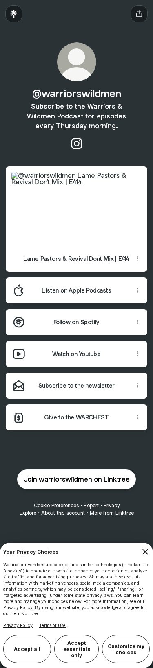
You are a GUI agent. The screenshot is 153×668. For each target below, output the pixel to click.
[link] (76, 143)
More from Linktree (112, 512)
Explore (28, 512)
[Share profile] (139, 14)
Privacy (112, 505)
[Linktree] (14, 14)
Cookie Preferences (56, 505)
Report (91, 505)
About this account (63, 512)
